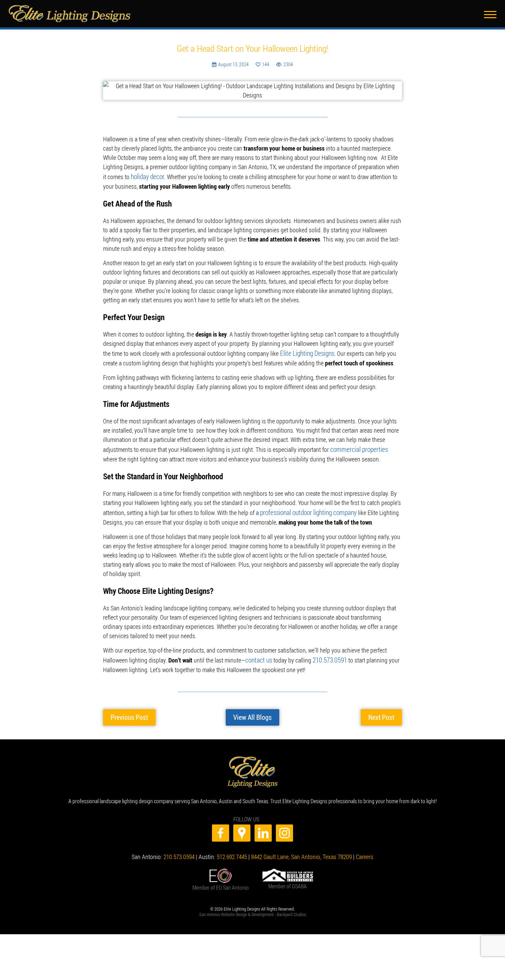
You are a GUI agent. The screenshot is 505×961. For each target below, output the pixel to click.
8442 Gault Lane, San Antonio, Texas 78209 (301, 842)
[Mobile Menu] (492, 11)
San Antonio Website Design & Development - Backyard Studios (252, 900)
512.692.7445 (232, 842)
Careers (364, 842)
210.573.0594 (179, 842)
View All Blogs (252, 706)
